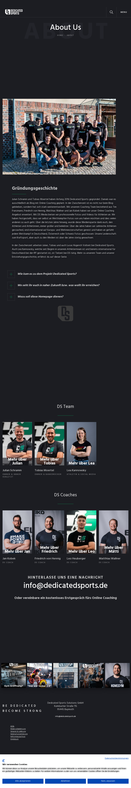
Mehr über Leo (81, 552)
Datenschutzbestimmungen (117, 758)
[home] (14, 12)
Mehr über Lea (82, 463)
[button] (123, 12)
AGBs (12, 726)
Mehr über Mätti (113, 550)
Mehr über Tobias (49, 461)
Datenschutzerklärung (19, 734)
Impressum (14, 739)
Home (60, 35)
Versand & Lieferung (18, 731)
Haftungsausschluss (17, 736)
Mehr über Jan (17, 552)
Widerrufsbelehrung (18, 729)
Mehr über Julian (17, 461)
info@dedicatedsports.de (65, 585)
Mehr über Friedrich (49, 550)
